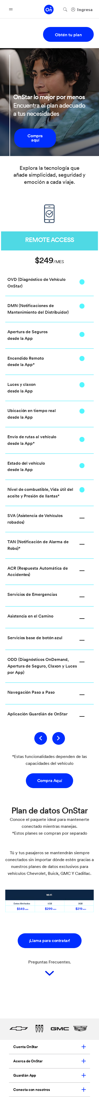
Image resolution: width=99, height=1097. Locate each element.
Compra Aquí (49, 780)
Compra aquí (35, 138)
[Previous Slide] (40, 738)
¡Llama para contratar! (49, 940)
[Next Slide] (58, 738)
